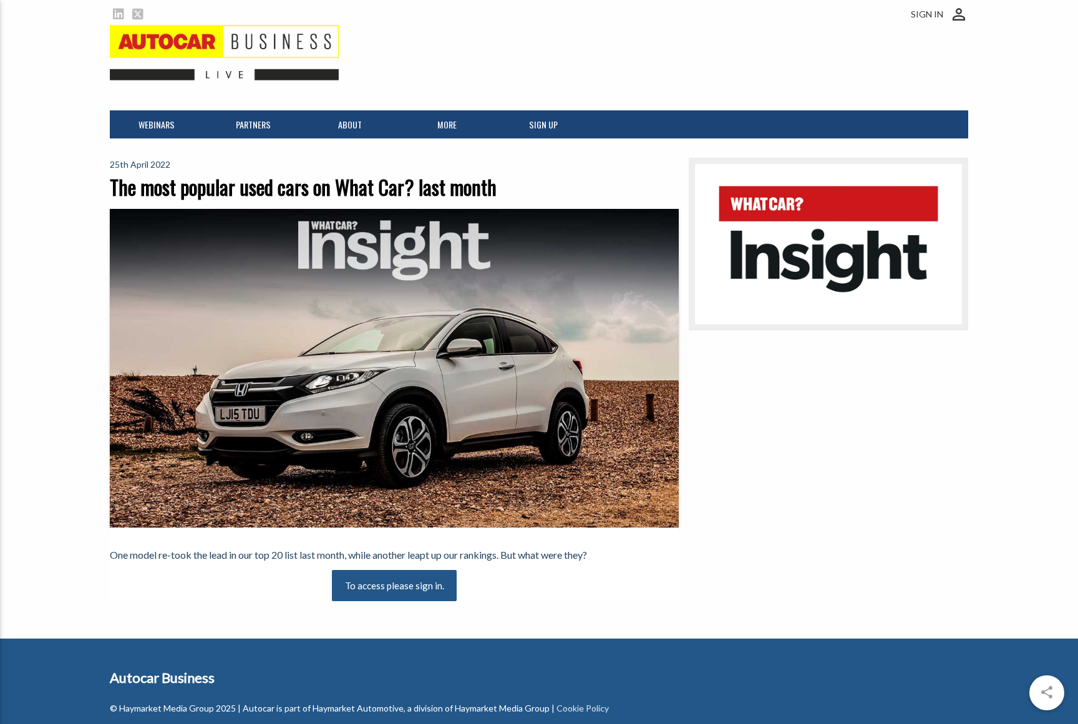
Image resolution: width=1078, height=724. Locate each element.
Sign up (543, 124)
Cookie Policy (582, 708)
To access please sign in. (394, 585)
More (447, 124)
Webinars (156, 124)
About (350, 124)
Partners (253, 124)
